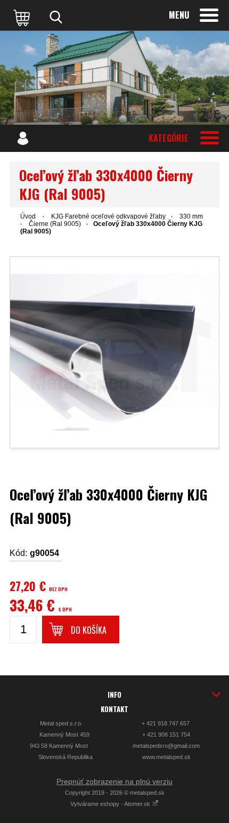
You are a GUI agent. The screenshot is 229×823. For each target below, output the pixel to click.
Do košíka (89, 630)
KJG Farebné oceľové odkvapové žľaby (108, 216)
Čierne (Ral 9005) (55, 224)
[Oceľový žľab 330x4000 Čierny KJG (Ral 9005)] (114, 352)
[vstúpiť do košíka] (23, 17)
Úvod (28, 216)
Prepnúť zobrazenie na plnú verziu (114, 781)
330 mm (191, 216)
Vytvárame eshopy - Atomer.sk (111, 804)
